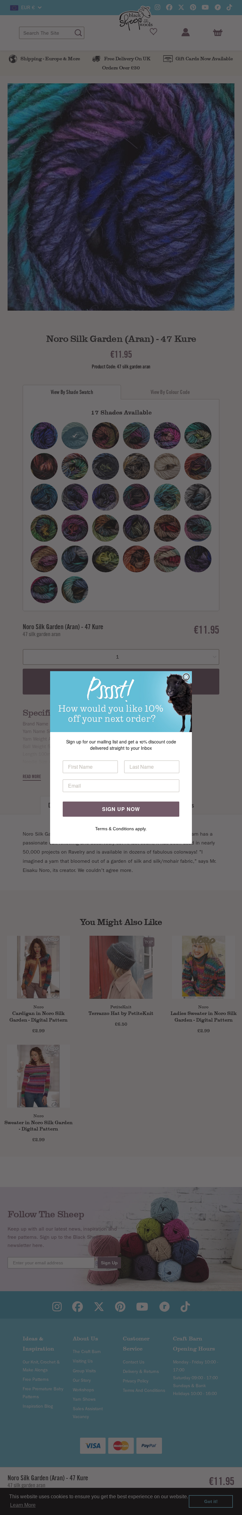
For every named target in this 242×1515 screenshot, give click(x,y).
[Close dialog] (186, 677)
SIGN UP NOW (121, 809)
